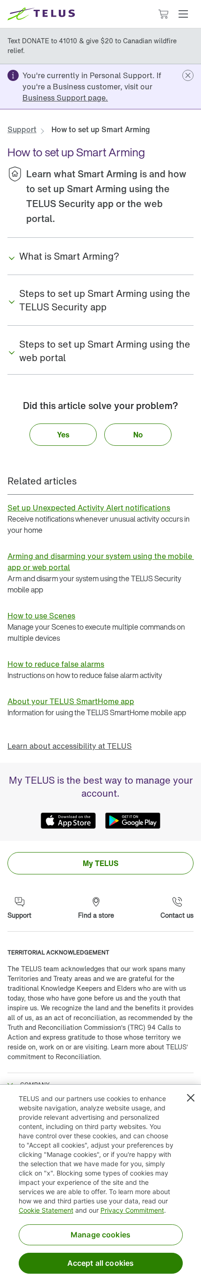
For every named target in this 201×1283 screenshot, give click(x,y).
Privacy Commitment (132, 1210)
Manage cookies (100, 1234)
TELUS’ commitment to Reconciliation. (97, 1051)
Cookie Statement (46, 1210)
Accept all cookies (100, 1263)
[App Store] (68, 820)
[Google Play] (132, 820)
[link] (65, 97)
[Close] (190, 1098)
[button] (183, 14)
